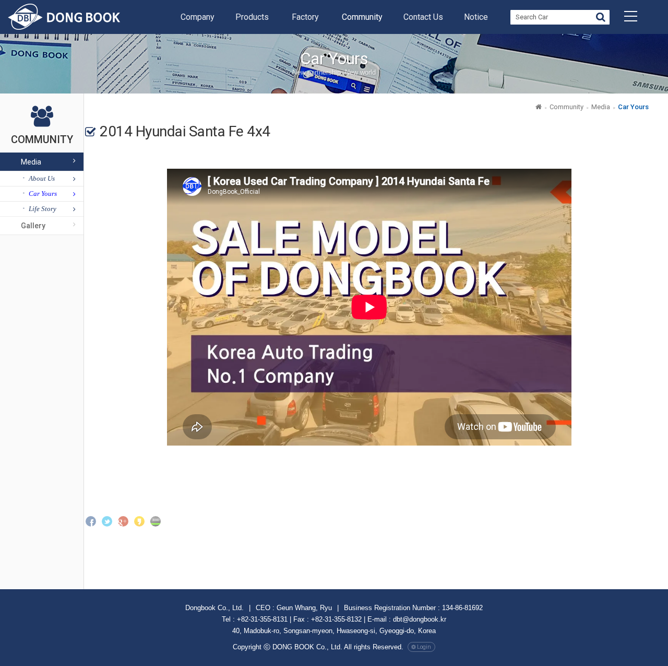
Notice (476, 17)
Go (601, 18)
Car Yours (43, 193)
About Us (42, 178)
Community (362, 17)
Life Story (42, 209)
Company (197, 17)
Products (252, 17)
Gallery (33, 225)
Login (424, 647)
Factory (305, 17)
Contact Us (423, 17)
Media (31, 162)
